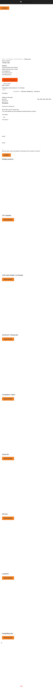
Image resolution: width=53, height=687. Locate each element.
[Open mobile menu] (1, 2)
